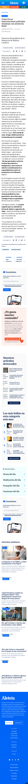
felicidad (5, 662)
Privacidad (14, 779)
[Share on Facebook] (13, 51)
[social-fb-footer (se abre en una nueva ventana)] (12, 760)
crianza (4, 547)
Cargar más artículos (14, 403)
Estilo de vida (5, 12)
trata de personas (15, 249)
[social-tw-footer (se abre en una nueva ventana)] (15, 760)
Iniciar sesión (18, 722)
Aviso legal (14, 773)
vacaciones (5, 635)
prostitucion (5, 249)
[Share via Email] (22, 51)
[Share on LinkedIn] (16, 51)
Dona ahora (13, 7)
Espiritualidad (14, 733)
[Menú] (5, 3)
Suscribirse (9, 722)
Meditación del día (12, 480)
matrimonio (6, 579)
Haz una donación (14, 767)
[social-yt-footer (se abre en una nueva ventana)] (9, 760)
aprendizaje (6, 609)
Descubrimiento (14, 738)
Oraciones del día (11, 491)
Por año (14, 754)
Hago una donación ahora (12, 339)
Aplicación (14, 747)
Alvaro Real (17, 29)
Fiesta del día (9, 474)
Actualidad (14, 731)
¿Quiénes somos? (14, 770)
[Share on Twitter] (19, 51)
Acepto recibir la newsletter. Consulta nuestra (14, 285)
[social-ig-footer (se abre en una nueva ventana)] (18, 760)
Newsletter (14, 745)
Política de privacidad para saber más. (13, 286)
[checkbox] (3, 514)
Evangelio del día (11, 486)
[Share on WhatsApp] (25, 51)
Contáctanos (14, 776)
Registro (5, 7)
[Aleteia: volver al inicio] (14, 2)
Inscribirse (6, 289)
